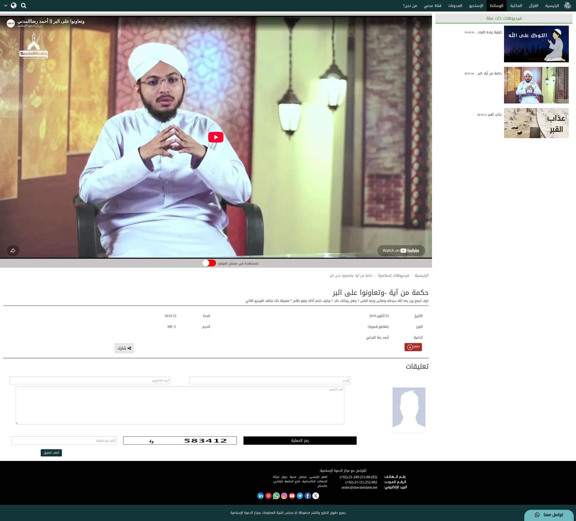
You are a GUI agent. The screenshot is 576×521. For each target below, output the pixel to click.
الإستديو (476, 5)
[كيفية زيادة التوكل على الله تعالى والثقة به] (536, 44)
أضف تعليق (51, 453)
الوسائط (496, 5)
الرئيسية (552, 5)
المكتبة (516, 5)
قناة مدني (432, 5)
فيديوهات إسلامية (393, 275)
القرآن (533, 5)
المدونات (455, 5)
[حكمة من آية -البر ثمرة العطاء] (536, 85)
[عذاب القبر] (536, 126)
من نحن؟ (410, 5)
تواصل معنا (551, 515)
